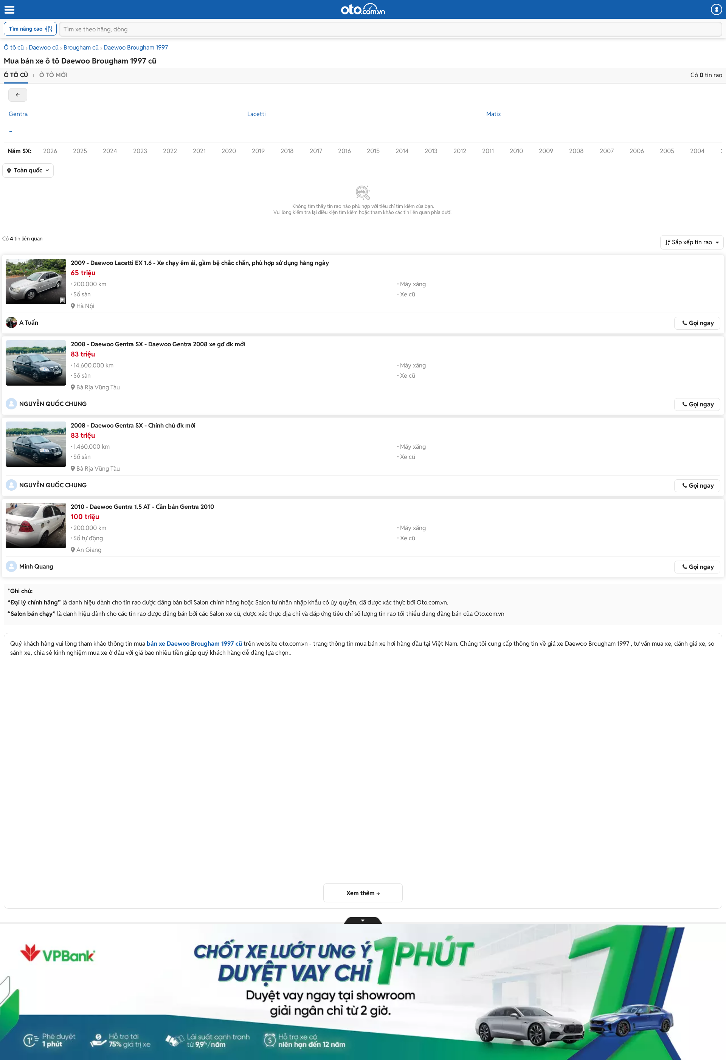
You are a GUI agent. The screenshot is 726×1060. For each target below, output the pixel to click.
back (17, 95)
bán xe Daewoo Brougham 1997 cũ (194, 644)
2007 (607, 151)
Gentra (18, 114)
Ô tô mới (53, 75)
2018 (287, 151)
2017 (316, 151)
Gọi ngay (701, 323)
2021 (199, 151)
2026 (50, 151)
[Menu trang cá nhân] (716, 9)
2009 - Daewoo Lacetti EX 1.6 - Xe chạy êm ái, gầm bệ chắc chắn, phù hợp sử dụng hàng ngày (200, 263)
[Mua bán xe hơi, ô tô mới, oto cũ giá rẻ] (363, 8)
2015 (373, 151)
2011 (488, 151)
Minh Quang (36, 566)
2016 (344, 151)
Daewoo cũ (44, 47)
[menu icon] (9, 10)
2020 (229, 151)
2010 (516, 151)
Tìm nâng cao (25, 28)
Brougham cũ (81, 47)
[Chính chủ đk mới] (36, 444)
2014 (402, 151)
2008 (576, 151)
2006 (637, 151)
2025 (80, 151)
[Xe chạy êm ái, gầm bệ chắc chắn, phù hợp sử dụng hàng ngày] (36, 281)
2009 (546, 151)
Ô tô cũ (14, 47)
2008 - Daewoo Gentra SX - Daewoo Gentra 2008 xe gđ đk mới (158, 344)
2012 (459, 151)
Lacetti (256, 114)
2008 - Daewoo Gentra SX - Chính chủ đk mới (133, 425)
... (10, 130)
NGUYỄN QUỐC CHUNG (53, 404)
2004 (697, 151)
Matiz (493, 114)
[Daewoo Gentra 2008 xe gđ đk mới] (36, 363)
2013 (431, 151)
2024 (110, 151)
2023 (140, 151)
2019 (258, 151)
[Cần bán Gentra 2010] (36, 525)
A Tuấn (28, 323)
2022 (170, 151)
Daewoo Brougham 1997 (136, 47)
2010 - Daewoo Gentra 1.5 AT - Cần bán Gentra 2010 (142, 507)
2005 (667, 151)
